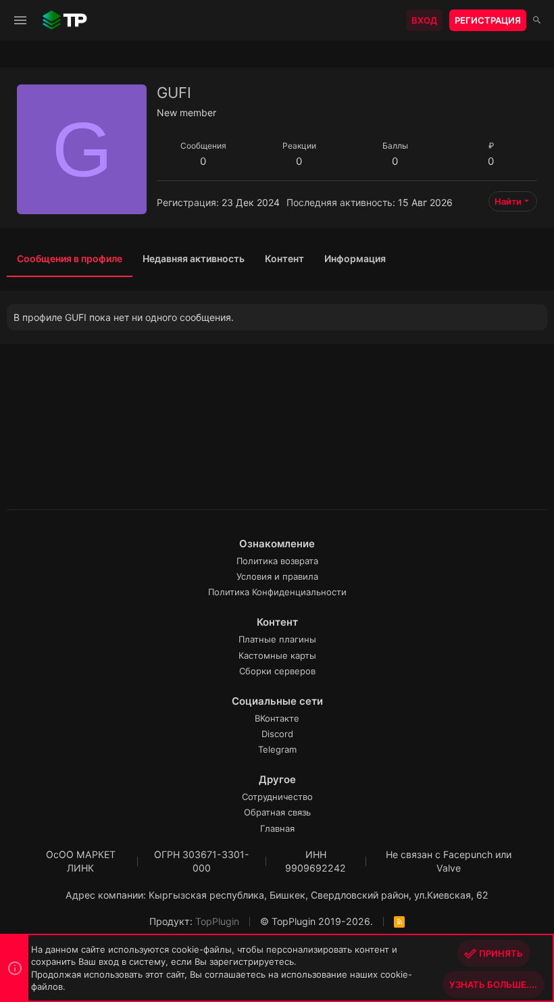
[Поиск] (536, 20)
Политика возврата (277, 560)
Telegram (277, 749)
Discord (277, 733)
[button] (20, 20)
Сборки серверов (277, 671)
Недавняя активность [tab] (194, 258)
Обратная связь (277, 812)
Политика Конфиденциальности (277, 591)
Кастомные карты (277, 655)
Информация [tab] (355, 258)
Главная (277, 828)
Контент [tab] (284, 258)
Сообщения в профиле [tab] (69, 258)
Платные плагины (277, 639)
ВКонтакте (277, 718)
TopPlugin (217, 921)
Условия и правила (277, 576)
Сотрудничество (277, 796)
